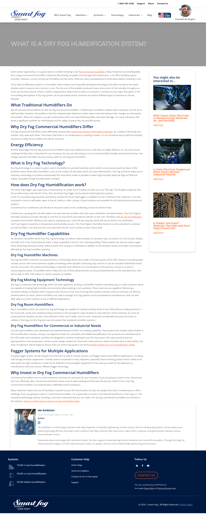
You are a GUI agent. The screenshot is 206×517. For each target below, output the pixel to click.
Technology (117, 15)
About (151, 4)
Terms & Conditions (80, 471)
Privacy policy (186, 504)
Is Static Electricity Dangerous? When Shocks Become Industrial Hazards (171, 172)
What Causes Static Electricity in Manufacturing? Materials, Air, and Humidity (171, 118)
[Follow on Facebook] (142, 465)
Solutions (81, 15)
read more (158, 124)
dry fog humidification (131, 216)
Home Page (76, 465)
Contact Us (162, 4)
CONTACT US (146, 475)
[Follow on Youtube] (148, 465)
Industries (134, 15)
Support (141, 4)
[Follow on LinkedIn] (137, 465)
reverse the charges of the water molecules (92, 131)
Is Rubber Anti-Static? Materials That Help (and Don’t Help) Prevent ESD (171, 225)
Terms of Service (164, 488)
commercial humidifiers (93, 71)
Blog (149, 15)
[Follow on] (153, 465)
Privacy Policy (149, 488)
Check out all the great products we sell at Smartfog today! (52, 401)
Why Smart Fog (62, 15)
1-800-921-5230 (126, 4)
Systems (98, 15)
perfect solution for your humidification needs (112, 344)
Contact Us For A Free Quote (84, 477)
